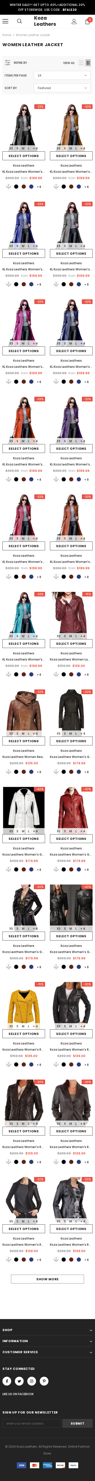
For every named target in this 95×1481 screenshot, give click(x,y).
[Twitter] (19, 1381)
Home (6, 35)
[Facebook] (6, 1381)
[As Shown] (8, 186)
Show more (47, 1279)
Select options (24, 156)
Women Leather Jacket (33, 35)
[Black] (16, 186)
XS (11, 148)
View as (69, 63)
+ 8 (39, 187)
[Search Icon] (19, 21)
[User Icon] (74, 21)
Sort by (11, 88)
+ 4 (35, 148)
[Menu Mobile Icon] (5, 21)
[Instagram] (31, 1381)
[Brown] (24, 186)
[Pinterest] (44, 1381)
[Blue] (31, 186)
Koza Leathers (45, 20)
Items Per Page (16, 75)
